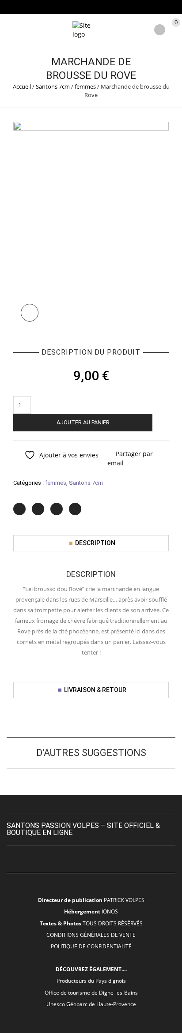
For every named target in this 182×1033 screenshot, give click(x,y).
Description (95, 542)
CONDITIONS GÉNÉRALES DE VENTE (91, 934)
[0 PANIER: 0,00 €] (174, 30)
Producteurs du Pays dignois (91, 980)
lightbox (29, 313)
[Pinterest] (56, 509)
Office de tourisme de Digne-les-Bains (91, 992)
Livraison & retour (95, 689)
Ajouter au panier (83, 422)
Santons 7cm (53, 86)
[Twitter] (19, 509)
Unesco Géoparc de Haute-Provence (91, 1003)
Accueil (22, 86)
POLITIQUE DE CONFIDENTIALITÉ (91, 946)
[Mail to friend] (75, 509)
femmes (85, 86)
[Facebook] (38, 509)
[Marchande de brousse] (91, 225)
